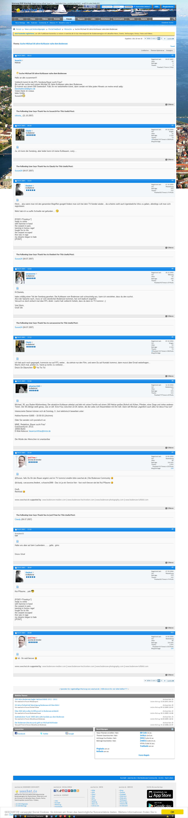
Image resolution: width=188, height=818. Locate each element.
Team (93, 796)
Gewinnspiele (118, 19)
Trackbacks (144, 746)
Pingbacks (100, 749)
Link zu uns (95, 806)
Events (57, 19)
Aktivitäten (105, 19)
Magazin (81, 19)
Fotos (33, 19)
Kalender (34, 23)
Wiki (93, 798)
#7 (172, 452)
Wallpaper (123, 800)
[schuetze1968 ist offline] (21, 388)
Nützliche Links (64, 23)
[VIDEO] (143, 741)
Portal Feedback (54, 29)
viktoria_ (18, 115)
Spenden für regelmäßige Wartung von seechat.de (80, 689)
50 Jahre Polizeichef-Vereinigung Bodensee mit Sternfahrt (37, 705)
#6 (172, 381)
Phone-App (123, 802)
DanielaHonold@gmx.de (25, 89)
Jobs (56, 801)
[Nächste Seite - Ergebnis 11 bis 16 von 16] (165, 38)
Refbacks (99, 751)
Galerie (144, 19)
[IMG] (142, 738)
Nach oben (169, 778)
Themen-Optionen (157, 50)
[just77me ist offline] (21, 461)
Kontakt (123, 778)
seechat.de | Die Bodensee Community (142, 778)
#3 (172, 180)
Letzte (169, 39)
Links (93, 19)
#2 (172, 125)
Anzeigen (123, 794)
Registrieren (168, 7)
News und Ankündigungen (35, 29)
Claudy (18, 519)
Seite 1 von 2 (152, 38)
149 (172, 468)
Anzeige (168, 50)
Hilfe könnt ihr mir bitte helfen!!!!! (114, 689)
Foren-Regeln (144, 755)
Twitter (45, 734)
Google (71, 734)
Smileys (143, 736)
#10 (172, 633)
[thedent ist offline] (20, 189)
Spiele (132, 19)
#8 (172, 529)
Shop (121, 790)
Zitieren (170, 104)
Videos (45, 19)
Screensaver (124, 806)
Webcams (123, 796)
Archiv (161, 778)
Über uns (95, 804)
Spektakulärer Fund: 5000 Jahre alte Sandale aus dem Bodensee (39, 717)
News (93, 794)
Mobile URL (124, 804)
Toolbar (122, 792)
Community (42, 23)
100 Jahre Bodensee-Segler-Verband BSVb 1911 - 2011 (36, 699)
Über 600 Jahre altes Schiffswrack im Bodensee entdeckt (36, 711)
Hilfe (156, 7)
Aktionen (53, 23)
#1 (172, 55)
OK (172, 812)
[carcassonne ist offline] (20, 278)
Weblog (94, 802)
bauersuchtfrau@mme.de (40, 431)
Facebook (21, 734)
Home (20, 19)
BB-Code (143, 733)
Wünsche (68, 29)
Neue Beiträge (20, 23)
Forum (69, 19)
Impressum (58, 807)
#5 (172, 337)
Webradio (123, 798)
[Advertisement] (94, 767)
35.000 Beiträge (21, 806)
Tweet (172, 46)
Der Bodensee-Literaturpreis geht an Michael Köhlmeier (36, 723)
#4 (172, 269)
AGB (93, 792)
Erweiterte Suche (167, 22)
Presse (94, 800)
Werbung (58, 805)
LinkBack (144, 50)
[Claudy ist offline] (20, 135)
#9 (172, 567)
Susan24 (18, 171)
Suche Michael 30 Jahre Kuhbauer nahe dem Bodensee (44, 44)
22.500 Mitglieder (22, 804)
